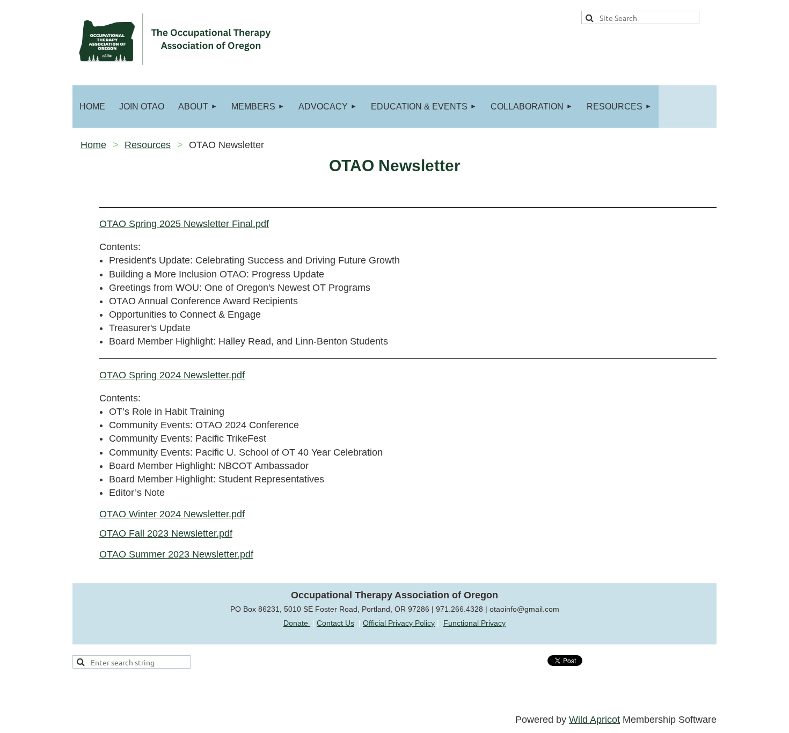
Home (93, 145)
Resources (148, 145)
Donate (296, 623)
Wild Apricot (594, 719)
